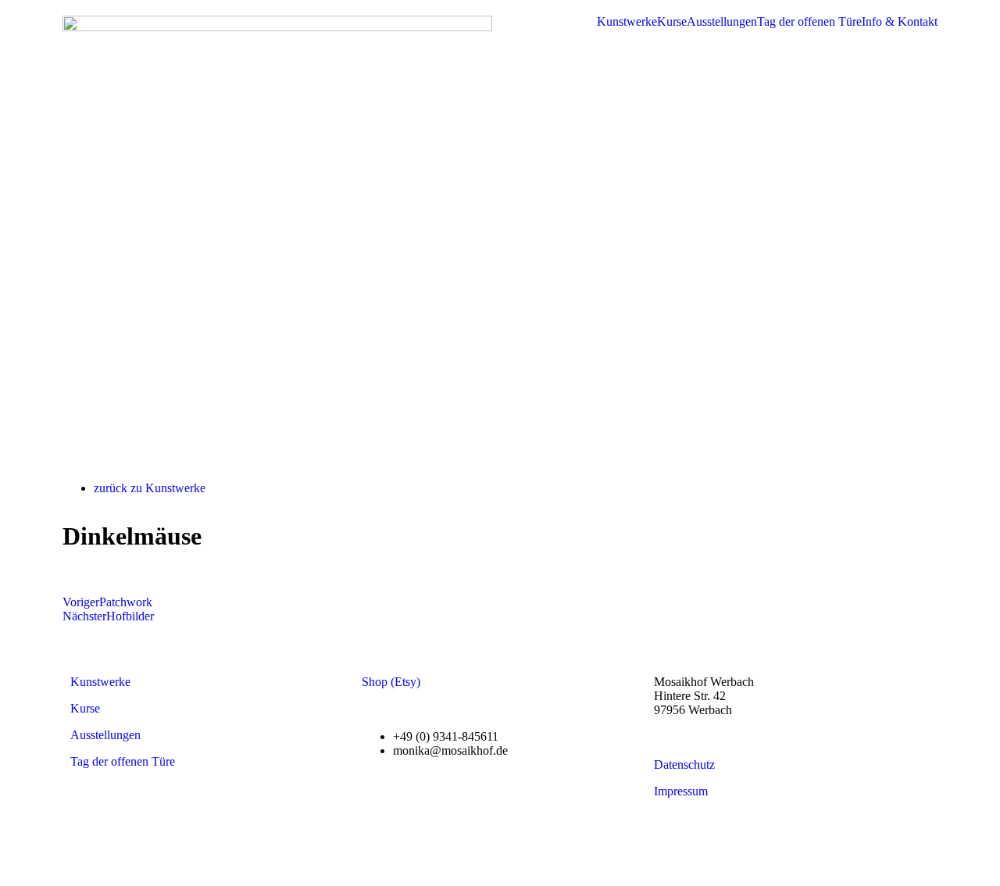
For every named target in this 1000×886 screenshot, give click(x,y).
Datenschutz (684, 764)
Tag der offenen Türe (809, 22)
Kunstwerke (627, 22)
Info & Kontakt (900, 22)
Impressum (681, 791)
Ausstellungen (722, 22)
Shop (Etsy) (391, 681)
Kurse (672, 22)
